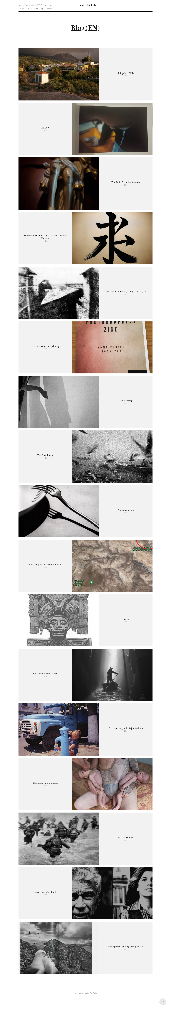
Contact (49, 8)
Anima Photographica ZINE (30, 5)
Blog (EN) (38, 8)
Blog (30, 8)
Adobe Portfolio (90, 993)
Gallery (21, 8)
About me (49, 5)
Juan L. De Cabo (87, 5)
